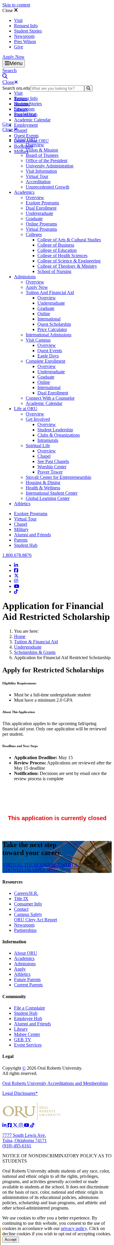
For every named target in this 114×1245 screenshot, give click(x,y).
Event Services (28, 1044)
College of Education (57, 250)
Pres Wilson (25, 41)
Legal (7, 1056)
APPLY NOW (44, 870)
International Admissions (48, 334)
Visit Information (41, 171)
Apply (20, 968)
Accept (11, 1239)
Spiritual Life (38, 445)
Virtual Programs (41, 229)
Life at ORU (25, 408)
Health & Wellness (43, 487)
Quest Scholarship (54, 324)
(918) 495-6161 (16, 1145)
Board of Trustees (42, 155)
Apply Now (13, 56)
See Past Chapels (53, 461)
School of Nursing (54, 271)
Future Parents (27, 979)
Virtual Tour (37, 176)
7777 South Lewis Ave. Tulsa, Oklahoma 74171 (24, 1138)
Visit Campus (38, 339)
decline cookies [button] (16, 1233)
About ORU (25, 139)
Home (19, 636)
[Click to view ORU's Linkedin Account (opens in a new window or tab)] (5, 1125)
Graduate (34, 218)
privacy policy (74, 1228)
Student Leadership (55, 429)
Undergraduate (39, 213)
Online (43, 313)
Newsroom (24, 36)
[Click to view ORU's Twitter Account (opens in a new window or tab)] (16, 1125)
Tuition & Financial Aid (36, 641)
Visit (18, 20)
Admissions (25, 276)
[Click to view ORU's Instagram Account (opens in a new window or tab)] (21, 1125)
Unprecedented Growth (47, 186)
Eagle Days (48, 355)
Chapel (20, 130)
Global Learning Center (48, 498)
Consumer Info (28, 903)
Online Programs (41, 223)
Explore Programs (42, 202)
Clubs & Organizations (58, 434)
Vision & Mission (42, 149)
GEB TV (22, 1039)
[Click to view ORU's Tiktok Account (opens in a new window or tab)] (32, 1125)
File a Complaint (29, 1007)
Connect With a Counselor (50, 398)
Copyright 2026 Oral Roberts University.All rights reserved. (42, 1071)
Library (21, 1029)
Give (18, 46)
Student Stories (28, 30)
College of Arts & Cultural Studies (69, 239)
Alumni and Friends (32, 534)
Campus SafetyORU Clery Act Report (35, 917)
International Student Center (51, 493)
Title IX (21, 898)
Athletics (22, 503)
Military (21, 529)
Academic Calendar (32, 119)
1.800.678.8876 (17, 555)
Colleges (34, 234)
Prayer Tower (50, 471)
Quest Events (26, 135)
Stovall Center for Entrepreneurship (58, 477)
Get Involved (38, 419)
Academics (24, 192)
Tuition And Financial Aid (50, 292)
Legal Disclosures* (20, 1093)
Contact (21, 909)
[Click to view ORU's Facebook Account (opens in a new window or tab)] (10, 1125)
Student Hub (25, 545)
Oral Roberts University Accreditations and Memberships (55, 1083)
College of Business (55, 244)
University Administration (49, 165)
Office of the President (46, 160)
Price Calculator (52, 329)
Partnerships (25, 930)
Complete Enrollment (45, 361)
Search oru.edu (16, 88)
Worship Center (51, 466)
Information (14, 941)
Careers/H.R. (26, 893)
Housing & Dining (43, 482)
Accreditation (38, 181)
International (49, 318)
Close (8, 10)
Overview (35, 144)
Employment (26, 125)
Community (14, 996)
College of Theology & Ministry (67, 266)
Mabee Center (27, 1034)
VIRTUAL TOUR (19, 864)
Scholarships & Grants (35, 652)
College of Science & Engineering (69, 260)
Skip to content (16, 4)
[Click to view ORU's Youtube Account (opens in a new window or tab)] (27, 1125)
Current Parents (28, 984)
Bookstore (23, 146)
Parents (20, 539)
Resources (12, 881)
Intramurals (47, 440)
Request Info (26, 25)
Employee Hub (28, 1018)
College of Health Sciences (62, 255)
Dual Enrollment (41, 208)
